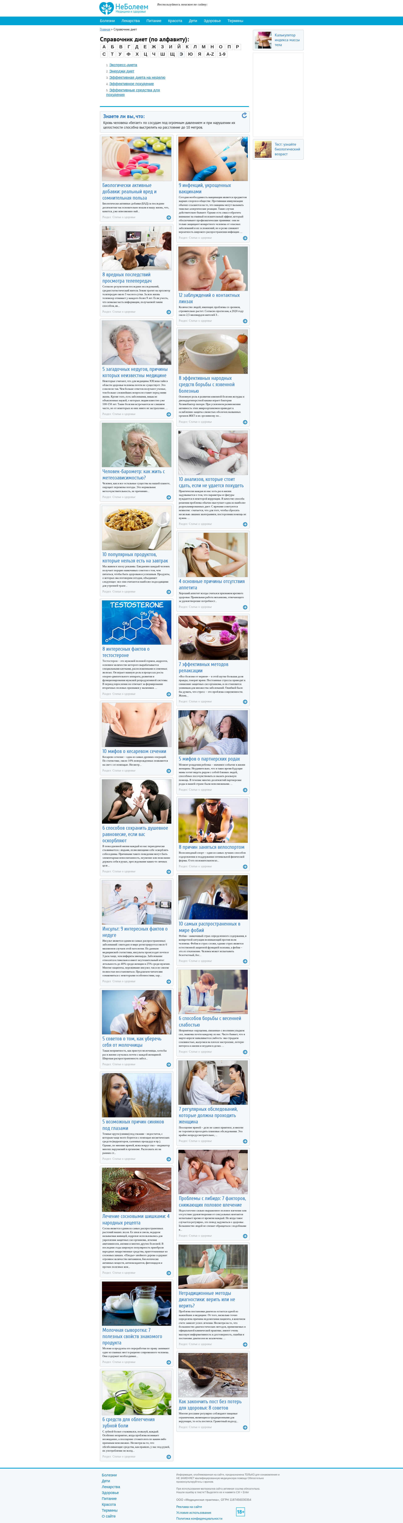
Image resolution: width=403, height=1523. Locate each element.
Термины (235, 21)
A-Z (210, 54)
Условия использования (193, 1512)
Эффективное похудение (131, 84)
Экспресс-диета (123, 65)
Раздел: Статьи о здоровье (118, 217)
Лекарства (131, 21)
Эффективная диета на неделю (137, 77)
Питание (154, 21)
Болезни (107, 21)
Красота (175, 21)
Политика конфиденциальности (199, 1518)
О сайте (109, 1516)
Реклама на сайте (189, 1507)
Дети (193, 21)
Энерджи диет (121, 71)
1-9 (222, 54)
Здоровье (212, 21)
